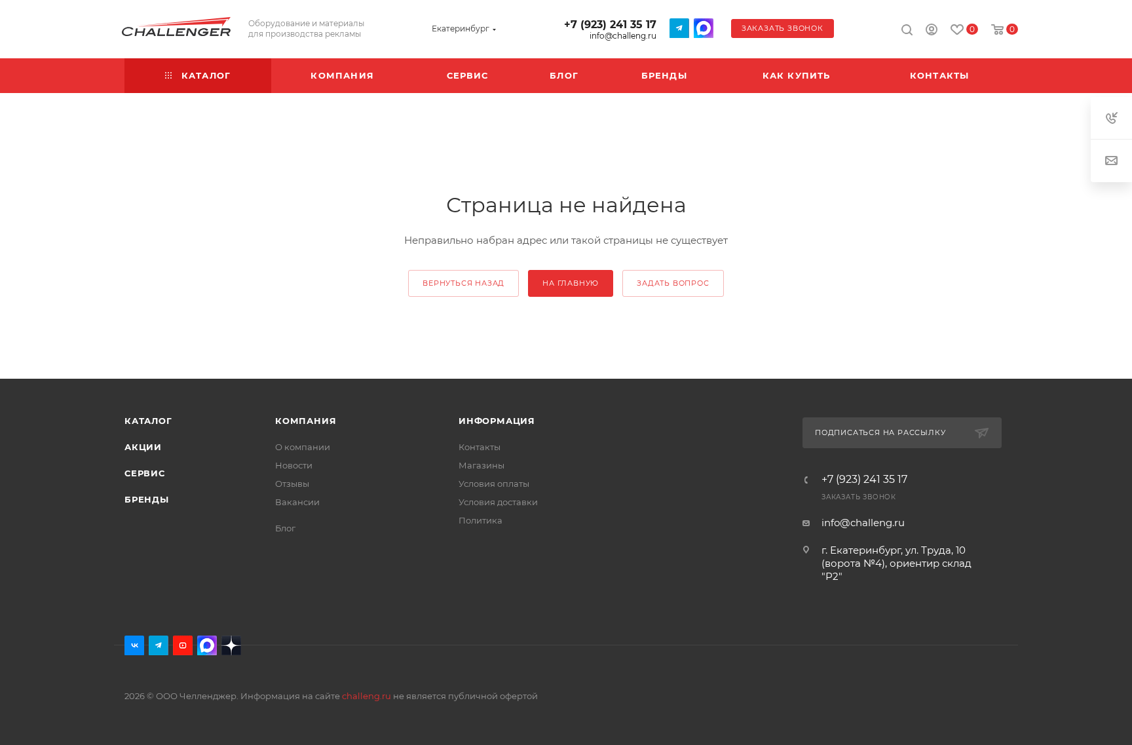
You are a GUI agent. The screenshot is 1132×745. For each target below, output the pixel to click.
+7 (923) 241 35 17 (610, 24)
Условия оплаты (494, 483)
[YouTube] (183, 645)
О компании (302, 447)
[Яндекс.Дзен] (231, 645)
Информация (497, 420)
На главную (570, 283)
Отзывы (292, 483)
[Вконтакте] (134, 645)
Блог (285, 528)
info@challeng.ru (623, 36)
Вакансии (297, 502)
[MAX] (703, 28)
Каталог (148, 420)
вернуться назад (463, 283)
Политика (480, 520)
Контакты (479, 447)
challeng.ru (366, 696)
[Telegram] (679, 28)
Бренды (146, 499)
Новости (293, 465)
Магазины (481, 465)
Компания (305, 420)
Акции (143, 447)
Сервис (144, 473)
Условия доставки (498, 502)
